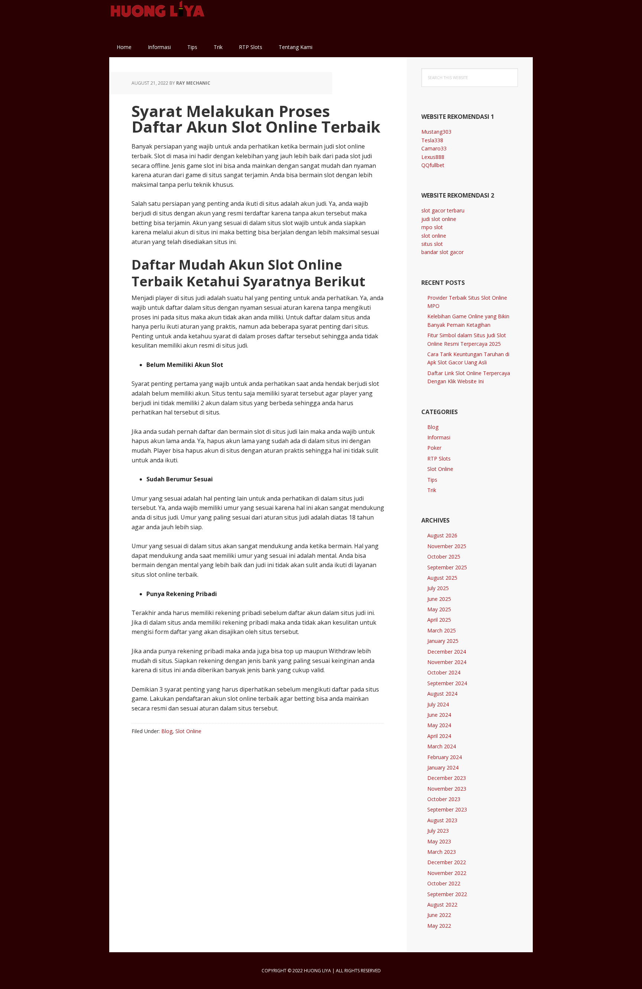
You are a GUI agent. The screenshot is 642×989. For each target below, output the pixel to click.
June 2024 (439, 714)
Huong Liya (157, 18)
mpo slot (432, 227)
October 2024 (443, 672)
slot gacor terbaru (442, 210)
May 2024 (439, 725)
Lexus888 (432, 156)
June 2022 (439, 914)
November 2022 (446, 872)
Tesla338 (432, 140)
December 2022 (446, 862)
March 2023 (441, 851)
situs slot (432, 243)
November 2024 (446, 662)
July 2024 (438, 704)
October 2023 (443, 799)
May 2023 (439, 841)
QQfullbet (432, 165)
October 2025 (443, 556)
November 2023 (446, 788)
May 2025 (439, 609)
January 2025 (442, 640)
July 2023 (438, 830)
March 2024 (441, 746)
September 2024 (447, 683)
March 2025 (441, 630)
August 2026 (442, 535)
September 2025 (447, 567)
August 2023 (442, 820)
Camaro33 (434, 148)
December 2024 (446, 651)
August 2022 (442, 904)
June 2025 (439, 598)
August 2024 (442, 693)
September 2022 (447, 894)
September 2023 (447, 809)
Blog (166, 731)
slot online (433, 235)
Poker (434, 447)
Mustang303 (436, 131)
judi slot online (438, 218)
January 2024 (442, 767)
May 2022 (439, 925)
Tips (432, 479)
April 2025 (439, 619)
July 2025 (438, 588)
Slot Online (188, 731)
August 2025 (442, 577)
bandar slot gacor (442, 252)
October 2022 (443, 883)
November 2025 (446, 546)
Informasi (438, 437)
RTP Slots (439, 458)
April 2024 (439, 735)
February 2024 (444, 757)
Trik (431, 490)
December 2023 (446, 777)
